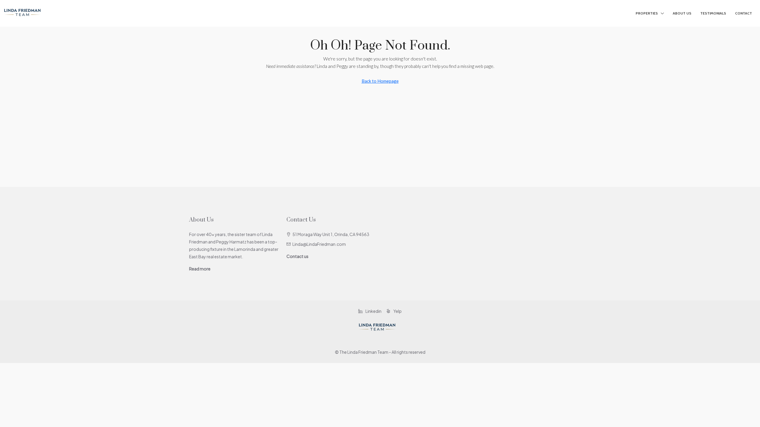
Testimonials (713, 13)
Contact (743, 13)
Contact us (297, 256)
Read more (199, 268)
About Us (682, 13)
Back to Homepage (380, 81)
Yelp (397, 311)
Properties (647, 13)
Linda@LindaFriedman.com (319, 244)
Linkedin (373, 311)
